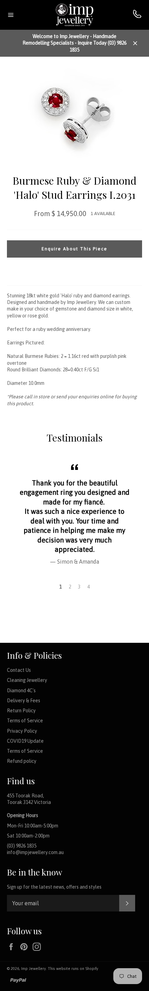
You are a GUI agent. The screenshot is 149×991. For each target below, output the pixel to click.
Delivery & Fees (23, 700)
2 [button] (70, 587)
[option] (74, 513)
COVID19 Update (25, 741)
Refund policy (21, 761)
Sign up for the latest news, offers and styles (54, 887)
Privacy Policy (22, 731)
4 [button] (88, 587)
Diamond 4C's (21, 690)
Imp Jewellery (33, 968)
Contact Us (19, 670)
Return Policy (21, 710)
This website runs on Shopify (73, 968)
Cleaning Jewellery (27, 680)
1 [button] (60, 587)
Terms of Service (25, 720)
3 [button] (79, 587)
